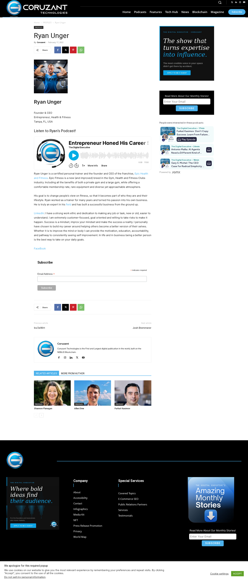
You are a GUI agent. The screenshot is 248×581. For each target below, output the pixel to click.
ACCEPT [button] (237, 573)
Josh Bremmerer (142, 327)
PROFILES (47, 22)
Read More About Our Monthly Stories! (187, 96)
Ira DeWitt (39, 327)
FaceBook (40, 248)
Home (37, 22)
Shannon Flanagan (43, 408)
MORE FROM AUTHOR (73, 373)
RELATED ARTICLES (46, 373)
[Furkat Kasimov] (133, 393)
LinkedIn (39, 213)
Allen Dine (79, 408)
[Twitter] (232, 2)
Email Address (46, 274)
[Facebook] (57, 50)
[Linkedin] (236, 2)
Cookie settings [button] (219, 573)
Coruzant (41, 42)
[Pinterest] (73, 50)
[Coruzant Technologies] (37, 8)
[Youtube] (244, 2)
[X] (65, 50)
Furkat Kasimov (122, 408)
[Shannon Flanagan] (52, 393)
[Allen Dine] (92, 393)
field (68, 204)
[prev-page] (36, 415)
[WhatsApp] (81, 50)
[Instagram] (240, 2)
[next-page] (41, 415)
